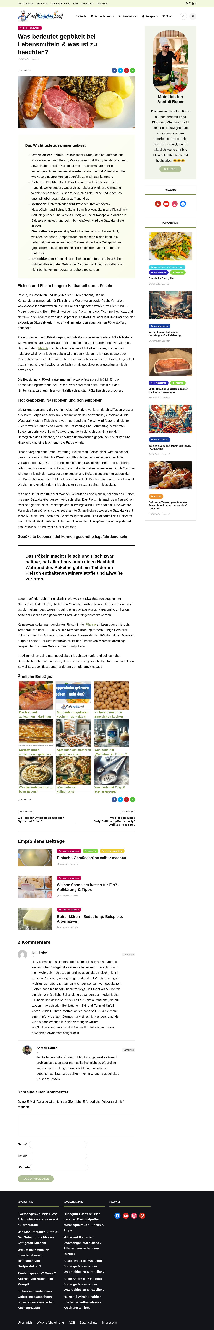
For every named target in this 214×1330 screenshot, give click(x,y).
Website (24, 1167)
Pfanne (91, 624)
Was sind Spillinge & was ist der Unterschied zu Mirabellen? (84, 1266)
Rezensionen (130, 16)
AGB (75, 3)
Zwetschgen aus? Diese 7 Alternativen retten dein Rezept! (37, 1279)
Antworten (129, 955)
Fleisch (43, 348)
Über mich (42, 3)
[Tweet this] (120, 70)
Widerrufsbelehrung (60, 3)
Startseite (81, 16)
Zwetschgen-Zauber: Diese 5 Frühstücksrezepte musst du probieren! (38, 1219)
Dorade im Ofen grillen (162, 278)
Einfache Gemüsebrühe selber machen (91, 858)
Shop (169, 16)
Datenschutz (87, 3)
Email (22, 1156)
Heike (68, 1296)
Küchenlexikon (102, 16)
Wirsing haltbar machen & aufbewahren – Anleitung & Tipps (82, 1302)
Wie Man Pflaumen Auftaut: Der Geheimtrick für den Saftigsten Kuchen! (38, 1237)
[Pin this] (126, 70)
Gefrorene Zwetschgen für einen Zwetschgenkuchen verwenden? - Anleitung (169, 505)
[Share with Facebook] (114, 70)
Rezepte (150, 16)
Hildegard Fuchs (76, 1214)
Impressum (101, 3)
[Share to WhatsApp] (132, 70)
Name (22, 1144)
